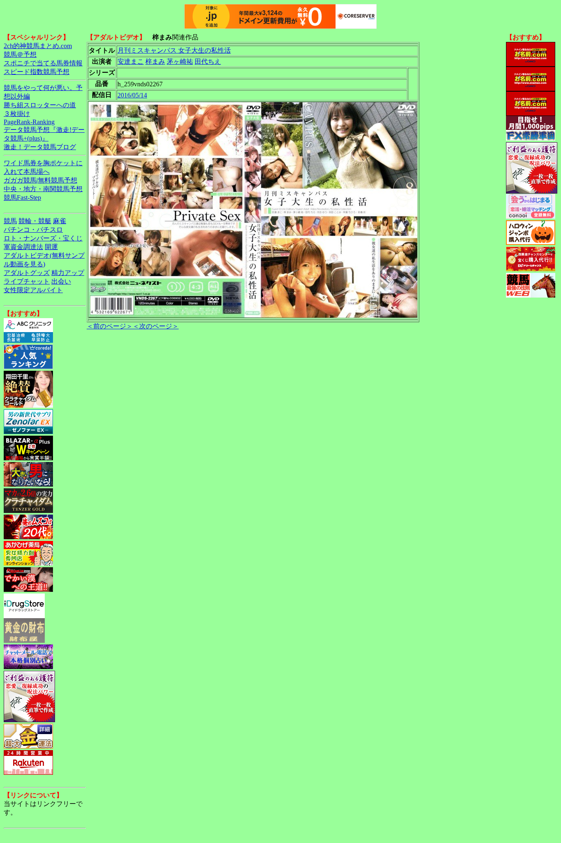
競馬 (10, 220)
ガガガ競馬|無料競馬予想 (40, 180)
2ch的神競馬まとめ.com (38, 45)
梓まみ (155, 61)
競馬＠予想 (20, 54)
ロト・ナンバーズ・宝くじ (43, 238)
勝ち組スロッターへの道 (40, 105)
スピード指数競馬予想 (36, 71)
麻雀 (59, 220)
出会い (61, 281)
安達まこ (130, 61)
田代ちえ (208, 61)
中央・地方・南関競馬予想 (43, 188)
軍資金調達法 (23, 246)
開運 (51, 246)
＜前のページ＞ (110, 326)
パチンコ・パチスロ (33, 229)
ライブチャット (27, 281)
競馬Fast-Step (22, 197)
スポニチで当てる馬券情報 (43, 63)
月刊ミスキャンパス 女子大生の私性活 (174, 50)
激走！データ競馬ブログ (40, 146)
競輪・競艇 (34, 220)
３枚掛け (17, 113)
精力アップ (67, 272)
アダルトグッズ (27, 272)
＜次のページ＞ (156, 326)
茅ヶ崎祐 (180, 61)
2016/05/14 (132, 95)
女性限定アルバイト (33, 289)
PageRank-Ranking (29, 121)
